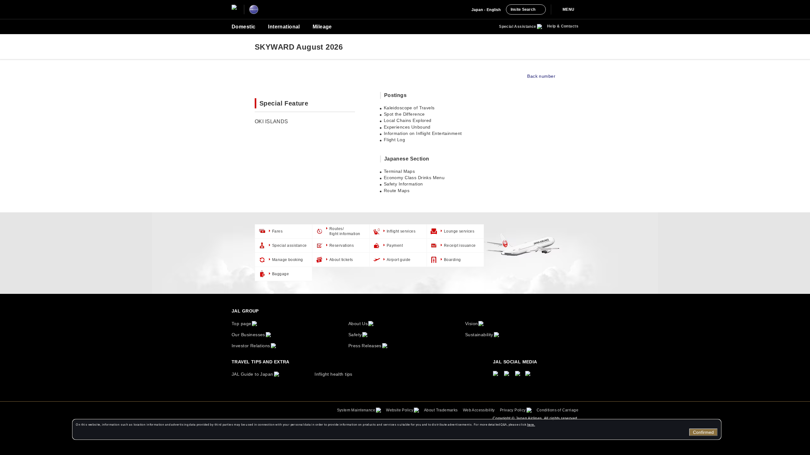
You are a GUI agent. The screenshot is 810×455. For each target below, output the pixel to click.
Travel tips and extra (261, 361)
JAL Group (245, 310)
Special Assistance (517, 26)
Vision (471, 323)
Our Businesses (248, 334)
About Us (358, 323)
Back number (541, 76)
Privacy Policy (513, 410)
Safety (355, 334)
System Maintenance (356, 410)
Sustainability (479, 334)
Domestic (243, 26)
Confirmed (703, 432)
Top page (241, 323)
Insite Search (523, 9)
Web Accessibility (479, 410)
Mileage (322, 26)
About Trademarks (441, 410)
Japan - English (486, 10)
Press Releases (365, 345)
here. (531, 424)
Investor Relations (251, 345)
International (284, 26)
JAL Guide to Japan (252, 374)
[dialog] (397, 429)
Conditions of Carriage (557, 410)
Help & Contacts (562, 26)
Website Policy (399, 410)
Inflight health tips (333, 374)
